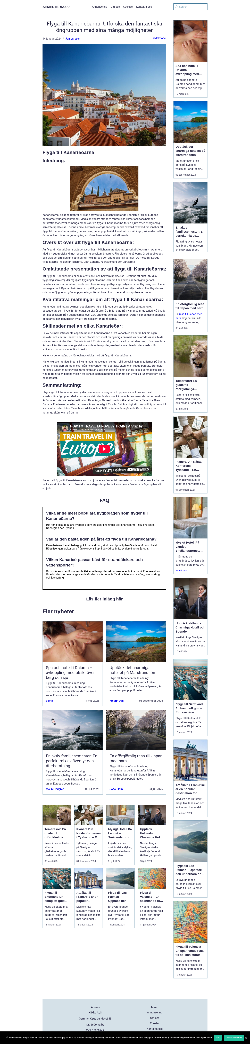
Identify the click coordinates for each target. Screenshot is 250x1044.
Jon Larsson (72, 38)
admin (50, 700)
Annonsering (99, 6)
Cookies (128, 6)
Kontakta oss (144, 6)
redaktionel (159, 38)
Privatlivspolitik (234, 1037)
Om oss (115, 6)
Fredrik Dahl (117, 700)
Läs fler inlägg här (104, 599)
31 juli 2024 (182, 570)
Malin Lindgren (55, 789)
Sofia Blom (116, 789)
